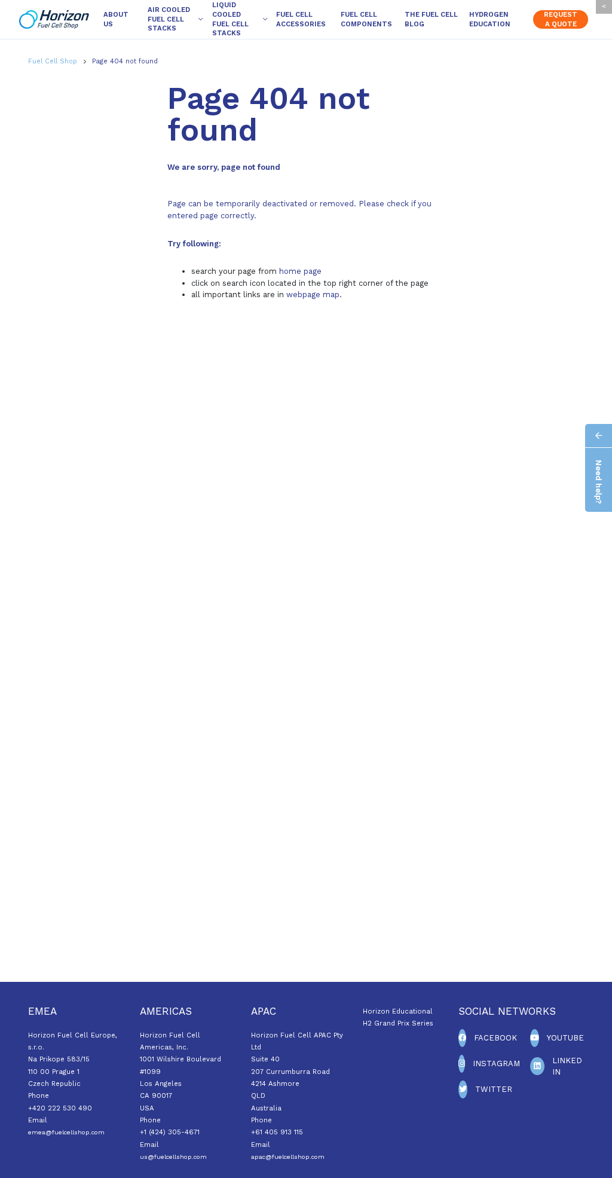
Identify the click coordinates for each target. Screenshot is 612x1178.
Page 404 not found (125, 61)
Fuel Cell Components (366, 19)
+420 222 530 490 (60, 1108)
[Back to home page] (54, 20)
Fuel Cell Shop (53, 61)
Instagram (496, 1063)
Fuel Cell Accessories (301, 19)
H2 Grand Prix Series (398, 1023)
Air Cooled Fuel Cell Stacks (169, 18)
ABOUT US (115, 19)
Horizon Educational (398, 1011)
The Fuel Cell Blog (431, 19)
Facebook (495, 1037)
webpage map (312, 294)
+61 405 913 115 (277, 1132)
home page (300, 271)
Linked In (567, 1066)
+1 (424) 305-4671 (170, 1132)
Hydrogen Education (489, 19)
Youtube (565, 1037)
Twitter (493, 1089)
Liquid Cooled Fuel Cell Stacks (230, 19)
